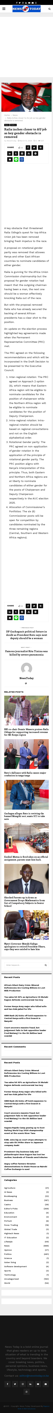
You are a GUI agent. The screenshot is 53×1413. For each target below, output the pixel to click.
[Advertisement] (26, 43)
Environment (10, 1217)
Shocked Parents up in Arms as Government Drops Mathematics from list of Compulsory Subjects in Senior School (24, 901)
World (7, 1283)
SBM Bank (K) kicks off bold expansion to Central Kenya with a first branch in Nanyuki (25, 1018)
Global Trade (10, 1229)
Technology (10, 1275)
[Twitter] (15, 1384)
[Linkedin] (30, 1384)
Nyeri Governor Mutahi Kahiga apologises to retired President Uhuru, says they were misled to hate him (24, 946)
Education (9, 1213)
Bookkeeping (10, 1196)
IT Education (10, 1237)
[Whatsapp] (26, 1392)
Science (8, 1258)
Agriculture (9, 1188)
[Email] (46, 1384)
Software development (15, 1266)
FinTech (8, 1221)
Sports (7, 1271)
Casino (7, 1204)
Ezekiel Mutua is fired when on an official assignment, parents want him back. (26, 858)
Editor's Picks (11, 1208)
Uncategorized (11, 1279)
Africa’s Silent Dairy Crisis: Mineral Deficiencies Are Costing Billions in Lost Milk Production (24, 988)
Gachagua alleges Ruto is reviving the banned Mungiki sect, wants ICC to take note (24, 816)
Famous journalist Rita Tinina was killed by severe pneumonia (26, 652)
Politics (13, 125)
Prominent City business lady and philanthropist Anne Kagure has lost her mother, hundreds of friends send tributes (25, 1154)
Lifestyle (8, 1242)
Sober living (10, 1262)
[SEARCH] (46, 965)
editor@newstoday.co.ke (34, 1375)
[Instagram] (23, 1384)
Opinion (8, 1250)
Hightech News (11, 1233)
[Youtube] (38, 1384)
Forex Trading (11, 1225)
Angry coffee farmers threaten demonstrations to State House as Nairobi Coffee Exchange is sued (25, 1166)
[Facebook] (7, 1384)
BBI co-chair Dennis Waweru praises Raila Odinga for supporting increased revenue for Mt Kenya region (26, 732)
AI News (8, 1192)
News (7, 125)
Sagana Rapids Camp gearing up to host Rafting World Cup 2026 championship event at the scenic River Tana (24, 1130)
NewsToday (11, 141)
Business (8, 1200)
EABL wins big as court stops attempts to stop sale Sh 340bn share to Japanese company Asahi (25, 1142)
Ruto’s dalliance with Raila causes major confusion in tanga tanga (25, 774)
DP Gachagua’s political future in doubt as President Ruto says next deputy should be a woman (26, 635)
